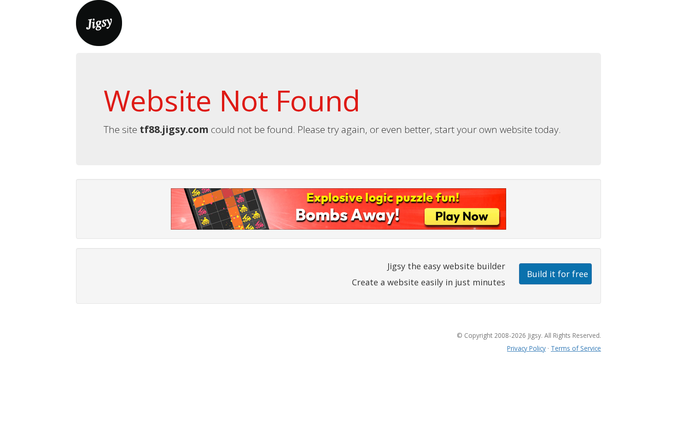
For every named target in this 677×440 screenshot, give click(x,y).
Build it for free (557, 273)
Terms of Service (576, 348)
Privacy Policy (526, 348)
